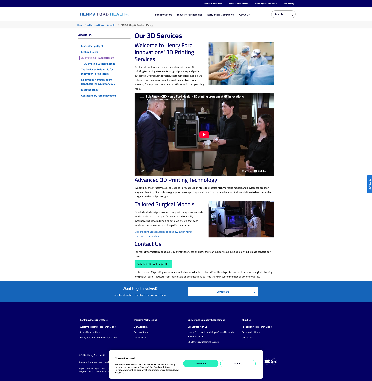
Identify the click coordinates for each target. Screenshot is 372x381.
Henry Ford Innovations (90, 25)
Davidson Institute (251, 332)
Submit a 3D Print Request (152, 264)
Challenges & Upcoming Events (203, 342)
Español (90, 368)
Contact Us (223, 291)
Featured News (89, 52)
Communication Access (90, 362)
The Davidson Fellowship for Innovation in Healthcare (97, 71)
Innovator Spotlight (92, 46)
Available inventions (213, 3)
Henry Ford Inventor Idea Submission (98, 337)
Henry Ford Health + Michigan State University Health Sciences (211, 334)
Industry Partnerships (189, 14)
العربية (97, 368)
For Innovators (163, 14)
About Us (244, 14)
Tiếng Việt (82, 371)
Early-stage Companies (220, 14)
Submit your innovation (266, 3)
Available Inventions (90, 332)
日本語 (90, 371)
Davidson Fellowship (238, 3)
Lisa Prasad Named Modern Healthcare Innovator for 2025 (98, 82)
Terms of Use (146, 367)
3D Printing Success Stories (99, 64)
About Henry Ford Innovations (257, 327)
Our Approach (141, 327)
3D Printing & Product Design (97, 58)
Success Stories (141, 332)
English (81, 368)
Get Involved (140, 337)
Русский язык (101, 371)
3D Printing (289, 3)
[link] (114, 14)
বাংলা (103, 368)
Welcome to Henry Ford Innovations (98, 327)
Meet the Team (89, 90)
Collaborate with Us (197, 327)
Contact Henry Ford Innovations (99, 96)
